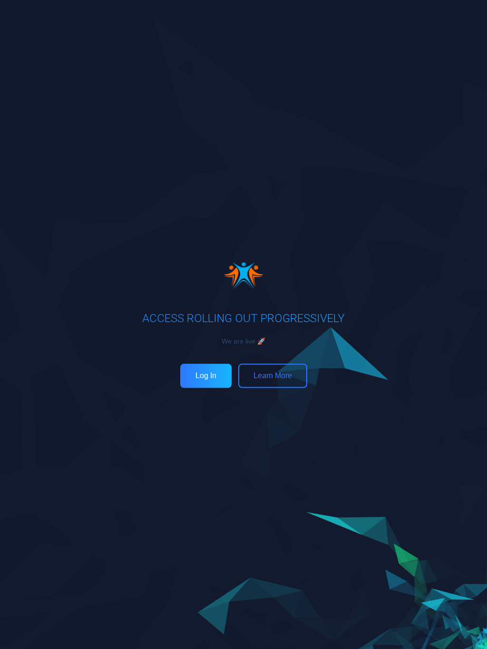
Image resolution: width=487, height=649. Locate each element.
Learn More (272, 376)
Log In (205, 376)
